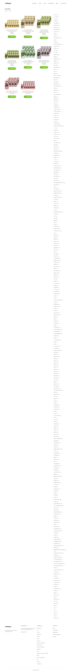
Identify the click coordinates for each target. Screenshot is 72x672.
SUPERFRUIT (57, 543)
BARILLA (56, 60)
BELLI (55, 71)
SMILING (56, 518)
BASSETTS (56, 63)
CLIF (55, 128)
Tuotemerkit (63, 3)
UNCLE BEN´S (57, 580)
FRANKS (56, 235)
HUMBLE (56, 285)
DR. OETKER (57, 170)
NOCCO (56, 400)
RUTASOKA (57, 488)
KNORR (56, 321)
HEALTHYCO (57, 266)
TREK (55, 576)
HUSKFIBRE (56, 287)
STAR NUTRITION (58, 530)
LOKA (55, 344)
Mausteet (34, 3)
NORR (55, 402)
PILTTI (56, 451)
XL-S (55, 607)
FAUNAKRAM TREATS (58, 212)
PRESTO (56, 457)
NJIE (55, 396)
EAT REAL (56, 178)
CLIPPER (56, 130)
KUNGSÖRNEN (57, 331)
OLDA (55, 417)
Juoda (38, 632)
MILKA (56, 367)
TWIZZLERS (56, 578)
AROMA (56, 42)
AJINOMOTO (57, 25)
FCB (55, 216)
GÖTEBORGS (57, 258)
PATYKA (56, 434)
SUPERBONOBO (57, 541)
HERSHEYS (56, 274)
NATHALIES (56, 386)
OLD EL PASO (57, 415)
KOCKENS (56, 323)
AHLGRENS (56, 23)
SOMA (55, 524)
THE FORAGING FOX (58, 561)
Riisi (37, 659)
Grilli (37, 630)
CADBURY (56, 100)
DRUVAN (56, 174)
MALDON (56, 354)
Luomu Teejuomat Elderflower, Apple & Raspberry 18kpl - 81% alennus (11, 62)
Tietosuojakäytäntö (57, 634)
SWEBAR (56, 555)
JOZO (55, 298)
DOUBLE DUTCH (57, 165)
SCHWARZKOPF (58, 503)
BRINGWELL (56, 98)
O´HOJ (55, 413)
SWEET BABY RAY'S (58, 557)
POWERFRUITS (57, 453)
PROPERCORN (57, 465)
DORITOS (56, 163)
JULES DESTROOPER (58, 300)
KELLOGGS (57, 312)
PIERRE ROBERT (58, 449)
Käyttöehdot (55, 632)
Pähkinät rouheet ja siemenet (42, 653)
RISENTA (56, 480)
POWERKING (57, 455)
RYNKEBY (56, 491)
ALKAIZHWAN (57, 29)
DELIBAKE (56, 144)
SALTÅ (55, 497)
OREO (56, 421)
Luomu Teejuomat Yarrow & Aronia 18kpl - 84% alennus (28, 92)
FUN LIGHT (56, 245)
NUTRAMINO (57, 405)
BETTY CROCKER (57, 75)
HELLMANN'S (57, 270)
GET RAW (56, 249)
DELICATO (56, 149)
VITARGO (56, 590)
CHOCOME (56, 119)
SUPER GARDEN (57, 539)
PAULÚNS (56, 436)
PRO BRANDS (57, 463)
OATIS (55, 411)
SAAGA (56, 493)
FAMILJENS (56, 207)
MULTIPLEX (56, 379)
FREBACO (56, 237)
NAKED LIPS (56, 384)
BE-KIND (56, 65)
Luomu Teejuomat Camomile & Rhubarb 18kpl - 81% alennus (12, 31)
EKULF (55, 186)
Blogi (57, 3)
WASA (56, 592)
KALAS (56, 302)
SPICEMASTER (57, 528)
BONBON (56, 90)
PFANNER (56, 444)
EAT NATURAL (57, 176)
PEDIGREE (56, 440)
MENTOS (56, 365)
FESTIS (55, 222)
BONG (56, 92)
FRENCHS (56, 239)
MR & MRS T (57, 375)
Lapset (38, 636)
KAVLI (55, 310)
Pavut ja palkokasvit (41, 657)
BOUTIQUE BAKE (57, 94)
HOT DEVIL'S (57, 283)
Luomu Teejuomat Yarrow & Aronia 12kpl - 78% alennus (12, 92)
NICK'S (56, 392)
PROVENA (56, 470)
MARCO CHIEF (57, 356)
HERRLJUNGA (57, 272)
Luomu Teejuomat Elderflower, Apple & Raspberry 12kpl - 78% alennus (44, 31)
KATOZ (56, 308)
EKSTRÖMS (57, 184)
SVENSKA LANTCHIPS (59, 553)
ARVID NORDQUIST (58, 44)
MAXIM (56, 363)
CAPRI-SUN (56, 113)
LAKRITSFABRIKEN (58, 333)
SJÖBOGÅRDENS (58, 512)
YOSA (55, 611)
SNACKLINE (56, 520)
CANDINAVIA (57, 107)
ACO (55, 19)
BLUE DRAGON (57, 86)
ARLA (55, 40)
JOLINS (56, 295)
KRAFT (56, 325)
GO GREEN (56, 253)
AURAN (56, 48)
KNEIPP (55, 319)
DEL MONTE (57, 142)
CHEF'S (56, 117)
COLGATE (56, 138)
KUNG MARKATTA (58, 329)
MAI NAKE (56, 352)
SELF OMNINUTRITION (59, 505)
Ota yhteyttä (55, 630)
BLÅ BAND (56, 84)
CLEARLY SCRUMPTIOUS (59, 126)
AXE (55, 52)
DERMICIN (56, 153)
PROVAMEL (56, 468)
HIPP (55, 279)
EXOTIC (56, 203)
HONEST (56, 281)
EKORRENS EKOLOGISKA (59, 182)
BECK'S (56, 69)
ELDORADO (57, 188)
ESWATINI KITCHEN (58, 197)
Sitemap (54, 636)
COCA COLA (57, 134)
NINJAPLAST (57, 394)
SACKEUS (56, 495)
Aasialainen (51, 3)
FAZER (56, 214)
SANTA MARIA (57, 499)
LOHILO (56, 342)
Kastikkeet (39, 634)
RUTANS (56, 486)
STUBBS (56, 537)
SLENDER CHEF (57, 514)
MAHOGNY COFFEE (58, 350)
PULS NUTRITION (57, 472)
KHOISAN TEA (57, 314)
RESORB (56, 478)
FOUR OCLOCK (57, 230)
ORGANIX (56, 423)
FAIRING (56, 205)
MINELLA (56, 369)
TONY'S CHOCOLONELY (59, 569)
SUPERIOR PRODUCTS (59, 545)
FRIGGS (56, 241)
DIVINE (55, 159)
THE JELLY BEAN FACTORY (59, 563)
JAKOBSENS (57, 291)
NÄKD (55, 381)
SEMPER (56, 509)
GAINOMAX (57, 247)
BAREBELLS (57, 58)
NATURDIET (57, 388)
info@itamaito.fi (24, 631)
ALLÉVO (56, 31)
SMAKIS (56, 516)
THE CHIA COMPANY (58, 559)
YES (55, 609)
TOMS (55, 567)
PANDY (56, 430)
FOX (55, 233)
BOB (55, 88)
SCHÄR (56, 501)
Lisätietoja (12, 36)
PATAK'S (56, 432)
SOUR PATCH (57, 526)
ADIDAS (56, 21)
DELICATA (56, 147)
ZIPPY (55, 616)
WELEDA (56, 595)
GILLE (55, 251)
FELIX (55, 218)
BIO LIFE (56, 79)
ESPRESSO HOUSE (58, 193)
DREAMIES (56, 172)
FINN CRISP (56, 226)
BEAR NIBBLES (57, 67)
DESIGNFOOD (57, 155)
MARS (56, 358)
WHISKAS (56, 599)
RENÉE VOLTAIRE (58, 476)
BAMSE (56, 56)
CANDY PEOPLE (57, 111)
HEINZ (56, 268)
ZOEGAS (56, 618)
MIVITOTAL (56, 371)
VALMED (56, 584)
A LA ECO (56, 14)
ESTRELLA (56, 195)
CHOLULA (56, 121)
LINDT (55, 337)
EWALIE (56, 201)
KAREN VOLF (57, 306)
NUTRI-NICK (56, 407)
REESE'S (56, 474)
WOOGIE (56, 603)
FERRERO (56, 220)
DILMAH (56, 157)
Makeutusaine (39, 645)
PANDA (56, 428)
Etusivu (6, 11)
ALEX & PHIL (57, 27)
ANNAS (56, 35)
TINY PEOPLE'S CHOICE (59, 565)
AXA (55, 50)
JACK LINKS (57, 289)
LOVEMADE (56, 348)
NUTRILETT (57, 409)
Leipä (40, 3)
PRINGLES (56, 459)
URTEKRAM (57, 582)
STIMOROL (56, 532)
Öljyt (38, 651)
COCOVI (56, 136)
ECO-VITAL (56, 180)
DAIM (55, 140)
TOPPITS (56, 571)
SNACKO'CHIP (57, 522)
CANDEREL (56, 105)
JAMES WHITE (57, 293)
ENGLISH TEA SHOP (58, 191)
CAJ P (55, 102)
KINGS (56, 316)
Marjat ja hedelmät (40, 647)
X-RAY (55, 605)
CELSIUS (56, 115)
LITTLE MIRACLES (57, 340)
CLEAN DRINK (57, 123)
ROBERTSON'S (57, 482)
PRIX (55, 461)
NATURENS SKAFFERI (58, 390)
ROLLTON (56, 484)
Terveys (38, 661)
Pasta (44, 3)
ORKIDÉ (56, 426)
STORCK (56, 535)
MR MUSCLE (56, 377)
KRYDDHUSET (57, 327)
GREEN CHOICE (57, 260)
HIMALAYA (56, 277)
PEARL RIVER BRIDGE (58, 438)
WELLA (55, 597)
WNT (55, 601)
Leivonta (38, 640)
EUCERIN (56, 199)
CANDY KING (57, 109)
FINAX (55, 224)
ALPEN (55, 33)
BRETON (56, 96)
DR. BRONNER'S (57, 168)
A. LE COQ (56, 16)
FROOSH (56, 243)
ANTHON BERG (57, 37)
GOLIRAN (56, 256)
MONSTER (56, 373)
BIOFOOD (56, 81)
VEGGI (56, 586)
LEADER (56, 335)
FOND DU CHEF (57, 228)
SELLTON (56, 507)
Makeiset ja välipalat (41, 642)
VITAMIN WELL (57, 588)
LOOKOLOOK (57, 346)
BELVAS (56, 73)
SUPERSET (56, 547)
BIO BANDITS (57, 77)
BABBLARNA (57, 54)
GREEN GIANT (57, 262)
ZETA (55, 613)
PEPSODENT (57, 442)
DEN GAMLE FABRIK (58, 151)
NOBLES (56, 398)
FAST (55, 209)
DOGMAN (56, 161)
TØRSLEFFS (57, 574)
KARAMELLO (57, 304)
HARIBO (56, 264)
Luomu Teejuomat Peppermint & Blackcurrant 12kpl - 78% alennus (28, 61)
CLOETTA (56, 132)
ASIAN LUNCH (57, 46)
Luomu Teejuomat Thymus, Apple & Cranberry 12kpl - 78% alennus (44, 61)
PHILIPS (56, 447)
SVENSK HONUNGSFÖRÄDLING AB (60, 550)
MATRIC (56, 360)
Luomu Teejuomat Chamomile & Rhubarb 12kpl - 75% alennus (28, 31)
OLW (55, 419)
